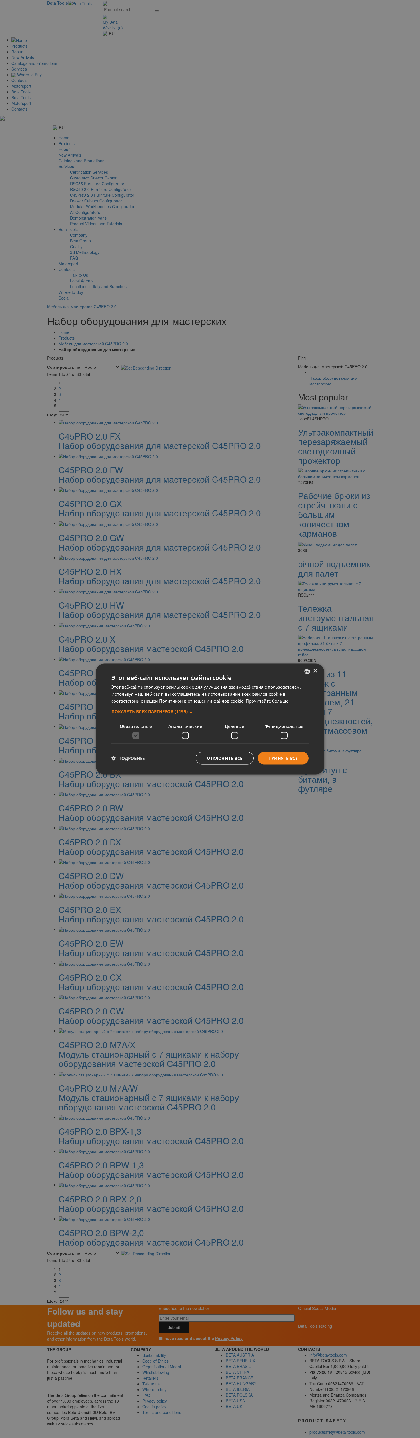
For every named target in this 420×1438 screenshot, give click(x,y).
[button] (210, 711)
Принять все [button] (283, 758)
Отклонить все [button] (224, 758)
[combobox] (307, 671)
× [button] (315, 671)
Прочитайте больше (267, 701)
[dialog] (210, 719)
